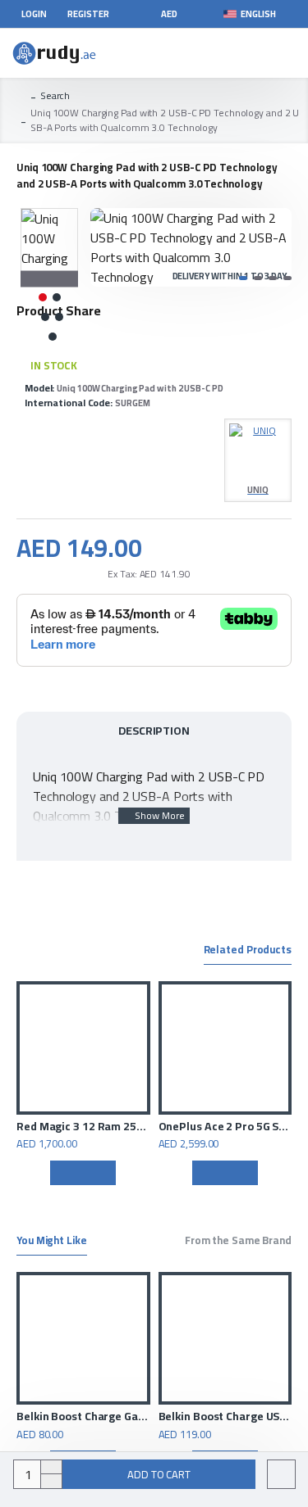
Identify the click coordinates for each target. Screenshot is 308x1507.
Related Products (248, 951)
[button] (106, 247)
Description (154, 730)
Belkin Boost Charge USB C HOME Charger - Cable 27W (123, 1416)
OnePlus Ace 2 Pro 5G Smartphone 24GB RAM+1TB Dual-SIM (225, 1126)
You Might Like (51, 1241)
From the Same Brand (238, 1241)
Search (55, 95)
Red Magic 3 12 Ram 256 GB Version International (83, 1126)
